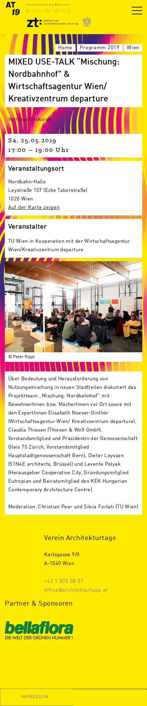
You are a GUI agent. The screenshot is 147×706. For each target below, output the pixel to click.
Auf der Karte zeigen (34, 207)
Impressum (35, 697)
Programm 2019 (100, 47)
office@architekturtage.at (76, 590)
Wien (133, 47)
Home (65, 47)
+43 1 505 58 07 (64, 581)
